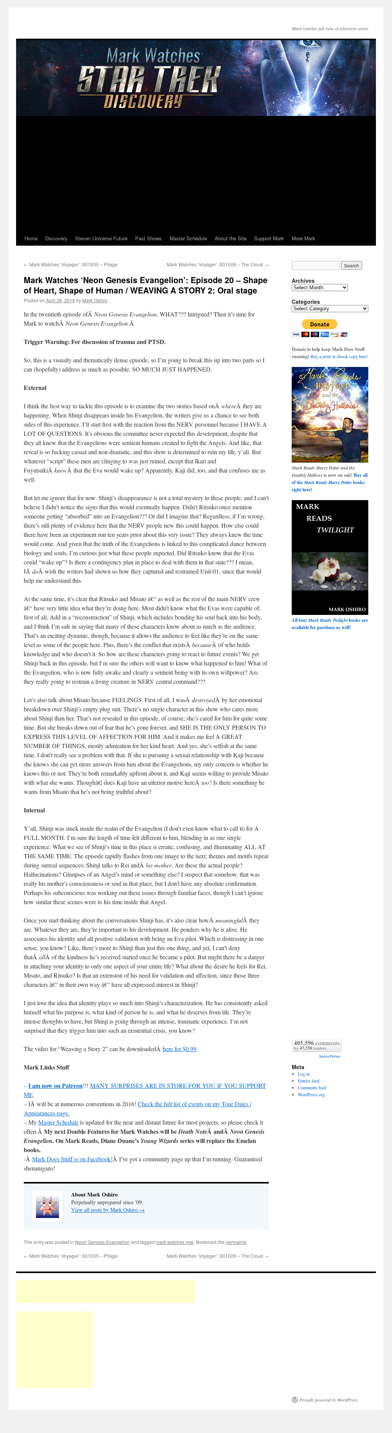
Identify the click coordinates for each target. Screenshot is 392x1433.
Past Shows (148, 238)
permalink (236, 1242)
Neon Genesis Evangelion (102, 1242)
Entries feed (308, 1081)
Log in (304, 1074)
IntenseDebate (329, 1056)
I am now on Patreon (55, 1085)
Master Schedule (188, 238)
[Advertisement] (196, 173)
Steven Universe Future (101, 238)
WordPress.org (311, 1094)
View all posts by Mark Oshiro (108, 1209)
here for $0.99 (179, 1049)
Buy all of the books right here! (330, 482)
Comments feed (312, 1087)
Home (31, 238)
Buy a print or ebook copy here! (339, 356)
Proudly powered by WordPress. (329, 1400)
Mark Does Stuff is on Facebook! (72, 1159)
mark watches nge (175, 1242)
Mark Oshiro (95, 300)
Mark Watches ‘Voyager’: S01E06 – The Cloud (218, 264)
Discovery (56, 238)
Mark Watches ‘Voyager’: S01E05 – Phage (71, 264)
